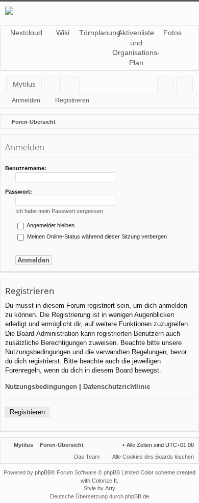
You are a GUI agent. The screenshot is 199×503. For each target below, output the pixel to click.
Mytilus (24, 84)
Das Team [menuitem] (87, 457)
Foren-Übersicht (62, 445)
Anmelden (26, 100)
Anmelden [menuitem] (167, 86)
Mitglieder (73, 86)
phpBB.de (137, 496)
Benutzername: (25, 168)
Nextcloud (26, 33)
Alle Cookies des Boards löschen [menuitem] (153, 457)
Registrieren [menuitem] (186, 86)
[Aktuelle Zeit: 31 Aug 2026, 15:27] (189, 122)
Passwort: (18, 192)
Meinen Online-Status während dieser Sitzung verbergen (96, 236)
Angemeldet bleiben (50, 225)
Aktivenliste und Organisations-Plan (136, 48)
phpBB (43, 472)
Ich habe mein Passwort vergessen (59, 211)
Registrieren (72, 100)
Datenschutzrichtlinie (116, 386)
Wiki (62, 33)
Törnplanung (99, 33)
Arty (110, 488)
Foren (54, 86)
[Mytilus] (99, 11)
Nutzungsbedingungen (41, 386)
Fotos (172, 33)
